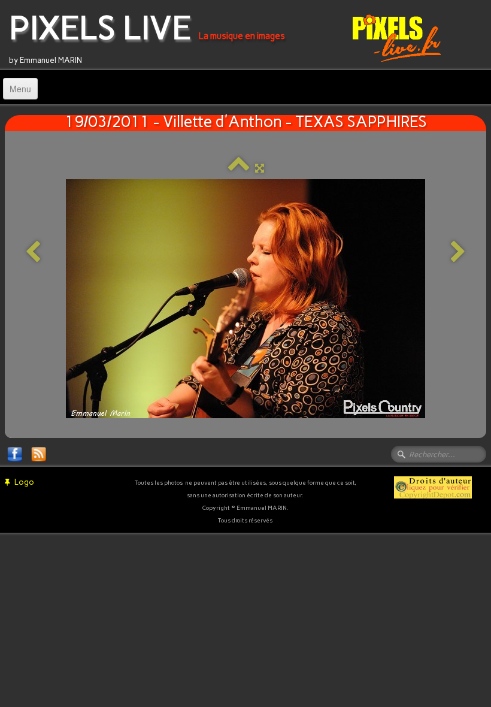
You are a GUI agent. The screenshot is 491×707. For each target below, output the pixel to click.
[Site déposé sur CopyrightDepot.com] (433, 486)
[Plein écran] (259, 168)
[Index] (238, 168)
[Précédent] (33, 252)
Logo (24, 482)
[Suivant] (458, 252)
